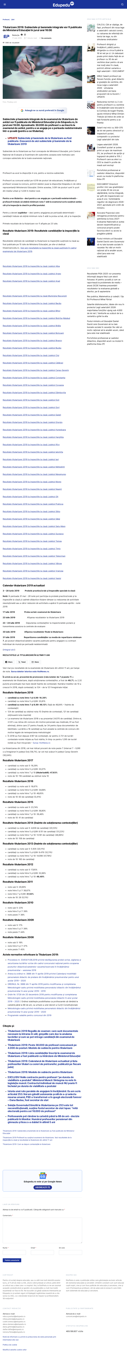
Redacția (15, 35)
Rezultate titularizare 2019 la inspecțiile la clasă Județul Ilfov (31, 444)
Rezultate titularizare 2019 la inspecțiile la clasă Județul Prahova (33, 504)
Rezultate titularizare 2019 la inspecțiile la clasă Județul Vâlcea (32, 563)
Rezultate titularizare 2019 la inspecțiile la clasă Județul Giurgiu (32, 422)
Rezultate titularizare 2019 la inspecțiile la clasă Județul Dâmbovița (34, 392)
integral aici (9, 649)
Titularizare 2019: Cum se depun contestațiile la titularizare (26, 1144)
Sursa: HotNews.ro (41, 743)
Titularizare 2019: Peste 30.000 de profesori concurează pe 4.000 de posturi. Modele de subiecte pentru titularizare (42, 1046)
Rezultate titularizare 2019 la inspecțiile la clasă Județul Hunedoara (34, 429)
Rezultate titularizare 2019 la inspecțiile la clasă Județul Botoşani (33, 333)
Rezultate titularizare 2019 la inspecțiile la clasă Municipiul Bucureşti (35, 296)
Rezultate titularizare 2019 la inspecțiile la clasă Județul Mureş (32, 481)
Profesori (6, 19)
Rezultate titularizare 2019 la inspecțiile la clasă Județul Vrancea (33, 571)
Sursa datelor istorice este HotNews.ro (30, 671)
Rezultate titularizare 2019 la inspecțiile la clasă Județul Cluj (31, 355)
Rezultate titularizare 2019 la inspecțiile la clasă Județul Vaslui (32, 578)
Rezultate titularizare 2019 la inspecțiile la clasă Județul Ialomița (33, 452)
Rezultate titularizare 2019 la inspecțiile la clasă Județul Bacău (32, 303)
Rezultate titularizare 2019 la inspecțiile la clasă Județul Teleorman (34, 556)
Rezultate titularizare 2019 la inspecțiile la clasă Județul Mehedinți (34, 467)
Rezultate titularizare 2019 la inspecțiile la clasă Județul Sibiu (31, 511)
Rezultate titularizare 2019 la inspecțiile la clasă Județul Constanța (34, 377)
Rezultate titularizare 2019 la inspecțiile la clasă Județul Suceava (33, 533)
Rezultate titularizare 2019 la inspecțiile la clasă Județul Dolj (31, 400)
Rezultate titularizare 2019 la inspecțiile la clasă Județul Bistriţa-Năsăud (36, 318)
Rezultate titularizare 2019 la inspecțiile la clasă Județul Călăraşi (33, 363)
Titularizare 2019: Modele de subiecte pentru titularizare (40, 1072)
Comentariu (8, 1215)
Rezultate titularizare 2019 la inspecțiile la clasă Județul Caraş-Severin (36, 370)
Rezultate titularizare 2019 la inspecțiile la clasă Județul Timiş (32, 548)
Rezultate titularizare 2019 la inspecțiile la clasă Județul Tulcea (32, 541)
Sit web (62, 1248)
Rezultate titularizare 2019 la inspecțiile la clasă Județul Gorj (31, 407)
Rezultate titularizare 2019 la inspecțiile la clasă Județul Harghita (33, 437)
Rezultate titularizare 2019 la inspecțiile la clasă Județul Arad (31, 281)
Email (33, 1248)
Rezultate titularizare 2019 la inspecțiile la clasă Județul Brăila (32, 325)
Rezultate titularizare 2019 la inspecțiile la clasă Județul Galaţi (32, 415)
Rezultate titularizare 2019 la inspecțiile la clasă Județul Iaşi (31, 459)
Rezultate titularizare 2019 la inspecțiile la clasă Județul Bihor (31, 311)
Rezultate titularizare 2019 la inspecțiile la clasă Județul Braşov (32, 340)
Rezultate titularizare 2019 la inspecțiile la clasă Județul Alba (31, 266)
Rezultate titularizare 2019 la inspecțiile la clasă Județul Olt (30, 496)
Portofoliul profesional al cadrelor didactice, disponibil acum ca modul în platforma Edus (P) (105, 341)
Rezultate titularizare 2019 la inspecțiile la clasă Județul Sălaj (31, 519)
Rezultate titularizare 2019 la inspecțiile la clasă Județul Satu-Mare (34, 526)
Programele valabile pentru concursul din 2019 (29, 1015)
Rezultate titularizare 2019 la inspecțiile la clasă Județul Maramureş (34, 474)
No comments (46, 38)
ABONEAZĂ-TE (42, 1187)
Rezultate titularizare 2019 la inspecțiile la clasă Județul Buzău (32, 348)
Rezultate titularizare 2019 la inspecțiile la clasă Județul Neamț (32, 489)
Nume (6, 1248)
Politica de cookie (10, 1345)
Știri (12, 19)
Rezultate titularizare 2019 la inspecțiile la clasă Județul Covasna (33, 385)
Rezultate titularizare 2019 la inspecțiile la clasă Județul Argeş (32, 273)
